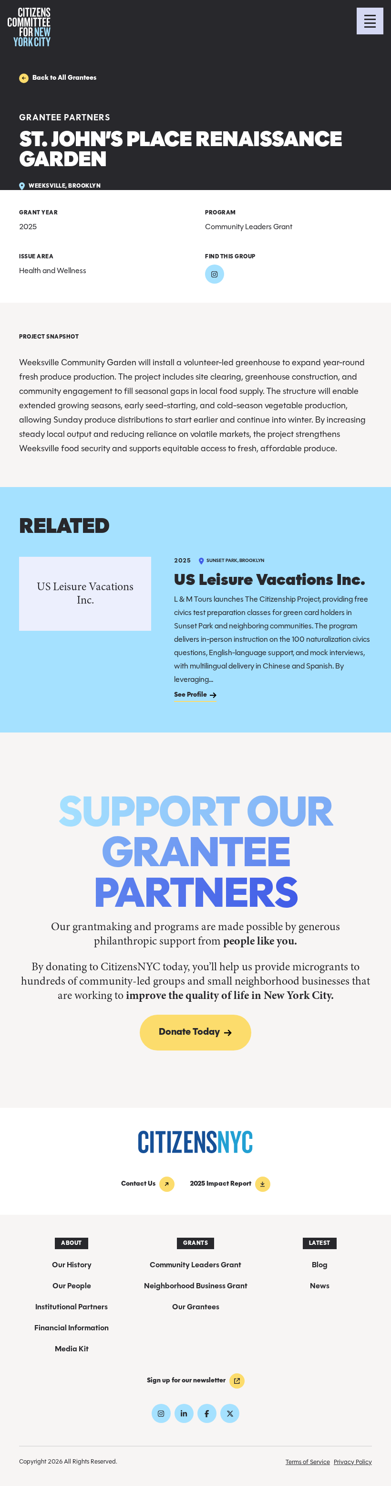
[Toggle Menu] (370, 21)
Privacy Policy (353, 1462)
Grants (195, 1243)
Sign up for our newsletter (186, 1380)
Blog (320, 1265)
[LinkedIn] (184, 1413)
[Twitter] (229, 1413)
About (71, 1243)
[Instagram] (214, 274)
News (319, 1286)
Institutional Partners (71, 1307)
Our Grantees (195, 1307)
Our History (72, 1265)
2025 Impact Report (220, 1184)
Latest (319, 1243)
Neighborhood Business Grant (195, 1286)
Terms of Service (308, 1462)
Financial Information (71, 1328)
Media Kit (72, 1349)
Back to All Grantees (64, 78)
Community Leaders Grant (195, 1265)
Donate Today (180, 1032)
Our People (71, 1286)
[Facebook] (206, 1413)
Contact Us (138, 1184)
